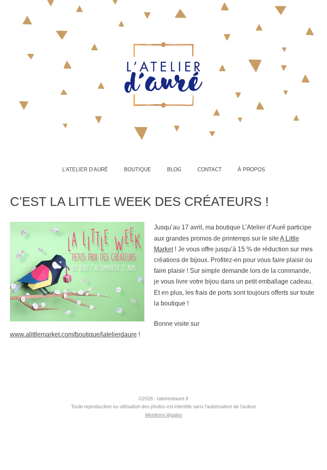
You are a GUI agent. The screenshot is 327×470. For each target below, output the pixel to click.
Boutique (137, 169)
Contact (209, 169)
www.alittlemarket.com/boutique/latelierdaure (73, 334)
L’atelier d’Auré (85, 169)
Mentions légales (163, 415)
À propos (251, 169)
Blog (174, 169)
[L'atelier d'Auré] (163, 89)
